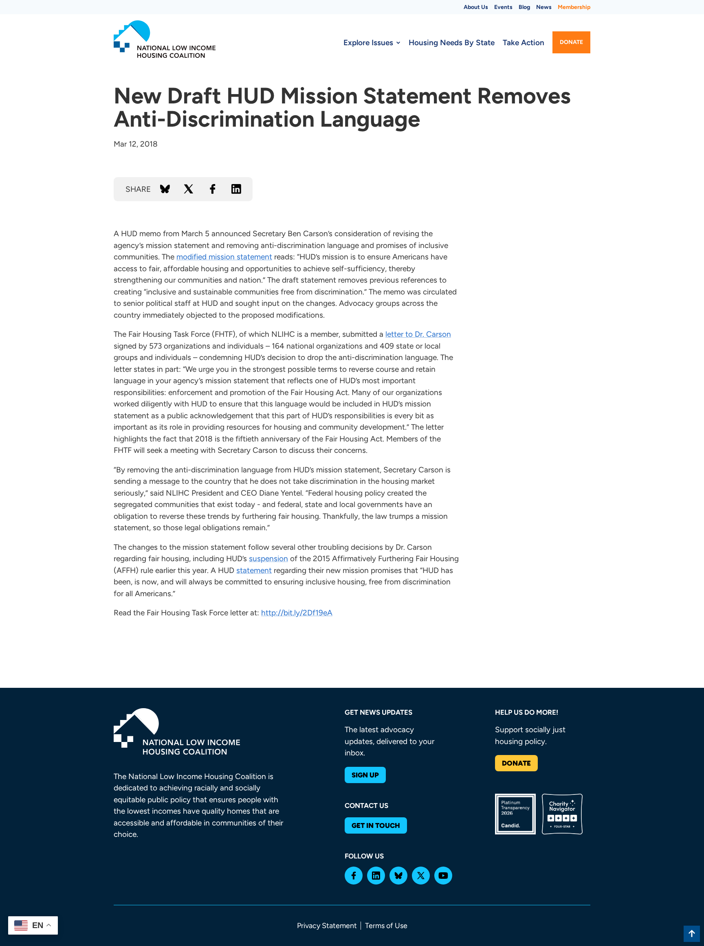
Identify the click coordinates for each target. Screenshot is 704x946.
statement (254, 570)
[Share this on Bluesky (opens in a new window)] (165, 189)
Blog (524, 7)
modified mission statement (224, 256)
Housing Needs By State (452, 42)
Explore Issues (368, 42)
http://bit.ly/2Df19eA (296, 612)
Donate (571, 42)
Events (503, 7)
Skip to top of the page (692, 934)
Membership (574, 7)
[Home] (165, 39)
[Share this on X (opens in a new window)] (189, 189)
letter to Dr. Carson (418, 334)
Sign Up (365, 775)
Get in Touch (376, 825)
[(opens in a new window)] (354, 876)
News (544, 7)
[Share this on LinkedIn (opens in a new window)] (236, 189)
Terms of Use (386, 926)
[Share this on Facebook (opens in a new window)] (213, 189)
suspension (268, 558)
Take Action (523, 42)
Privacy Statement (327, 926)
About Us (476, 7)
